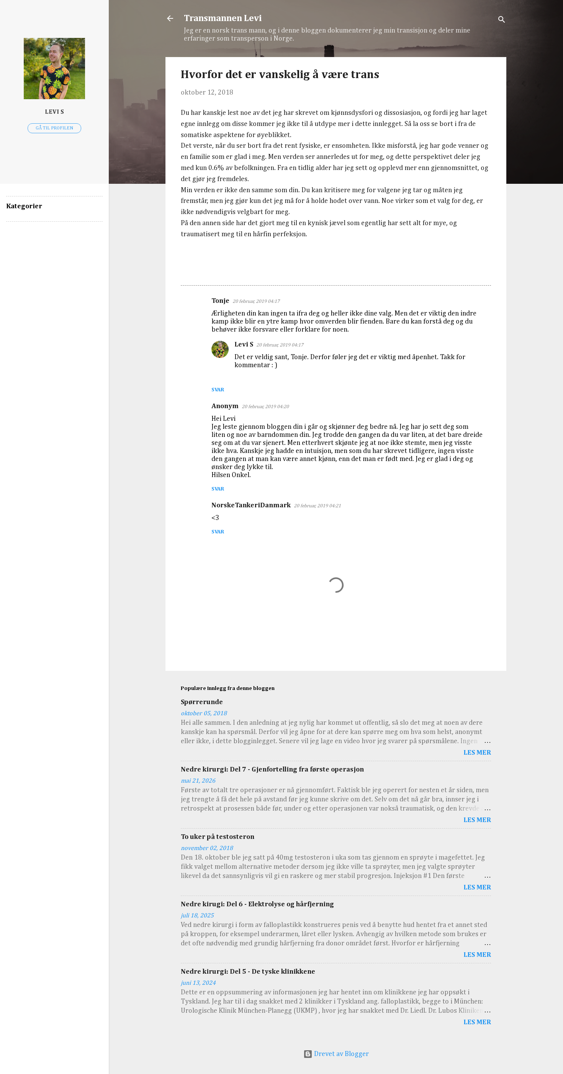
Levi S (243, 344)
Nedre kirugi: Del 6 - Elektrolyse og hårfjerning (257, 904)
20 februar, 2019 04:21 (317, 505)
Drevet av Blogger (341, 1054)
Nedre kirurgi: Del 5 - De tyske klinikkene (248, 971)
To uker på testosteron (217, 837)
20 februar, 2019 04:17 (256, 301)
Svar (217, 389)
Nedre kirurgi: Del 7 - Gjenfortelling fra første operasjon (272, 769)
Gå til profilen (54, 128)
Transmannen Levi (223, 18)
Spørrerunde (202, 702)
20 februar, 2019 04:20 (265, 406)
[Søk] (501, 21)
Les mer (477, 752)
